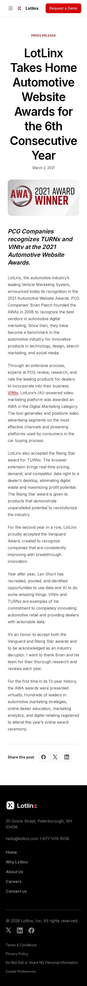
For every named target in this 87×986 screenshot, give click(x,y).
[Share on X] (55, 757)
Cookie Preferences (21, 971)
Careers (14, 881)
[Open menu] (10, 8)
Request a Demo (63, 8)
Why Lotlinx (17, 862)
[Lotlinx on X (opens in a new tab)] (8, 931)
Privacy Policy (17, 954)
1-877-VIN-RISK (54, 838)
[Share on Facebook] (43, 757)
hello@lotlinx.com (22, 838)
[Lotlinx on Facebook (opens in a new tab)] (31, 931)
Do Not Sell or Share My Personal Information (42, 962)
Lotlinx (32, 8)
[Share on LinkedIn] (67, 757)
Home (11, 852)
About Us (14, 871)
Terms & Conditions (21, 945)
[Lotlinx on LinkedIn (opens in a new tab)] (20, 931)
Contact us (16, 891)
